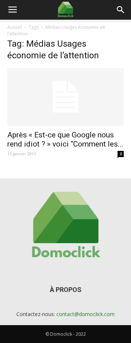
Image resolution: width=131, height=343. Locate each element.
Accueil (14, 27)
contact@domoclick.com (85, 314)
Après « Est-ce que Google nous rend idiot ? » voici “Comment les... (65, 139)
